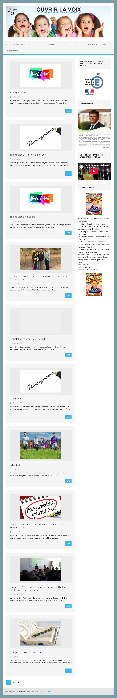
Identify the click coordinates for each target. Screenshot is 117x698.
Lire (68, 111)
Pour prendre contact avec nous (26, 652)
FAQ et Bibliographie (70, 44)
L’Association (18, 44)
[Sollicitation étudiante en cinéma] (27, 338)
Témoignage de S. (19, 92)
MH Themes (46, 692)
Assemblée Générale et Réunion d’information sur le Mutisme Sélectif (36, 526)
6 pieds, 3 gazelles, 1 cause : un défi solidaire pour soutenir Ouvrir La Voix (39, 278)
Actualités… (15, 464)
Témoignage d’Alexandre (22, 216)
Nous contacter (12, 51)
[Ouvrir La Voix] (58, 22)
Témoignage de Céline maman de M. (29, 154)
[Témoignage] (17, 398)
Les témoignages (51, 44)
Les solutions (34, 44)
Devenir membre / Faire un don (95, 44)
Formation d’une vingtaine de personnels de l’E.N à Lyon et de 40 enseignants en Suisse (40, 589)
